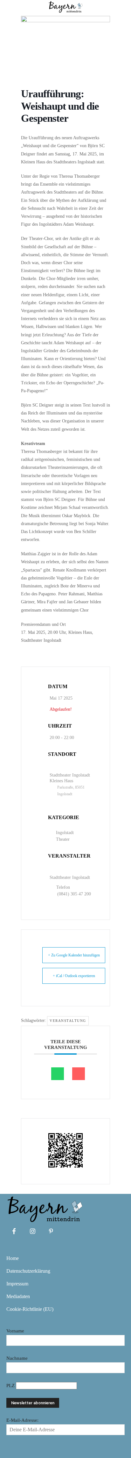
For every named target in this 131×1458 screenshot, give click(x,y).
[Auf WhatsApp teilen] (57, 1073)
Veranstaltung (68, 1021)
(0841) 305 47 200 (74, 894)
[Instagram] (32, 1231)
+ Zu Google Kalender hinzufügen (74, 955)
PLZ (11, 1385)
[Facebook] (14, 1231)
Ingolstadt (65, 832)
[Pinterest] (51, 1231)
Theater (63, 839)
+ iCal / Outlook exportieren (74, 976)
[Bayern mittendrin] (44, 1208)
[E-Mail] (78, 1073)
